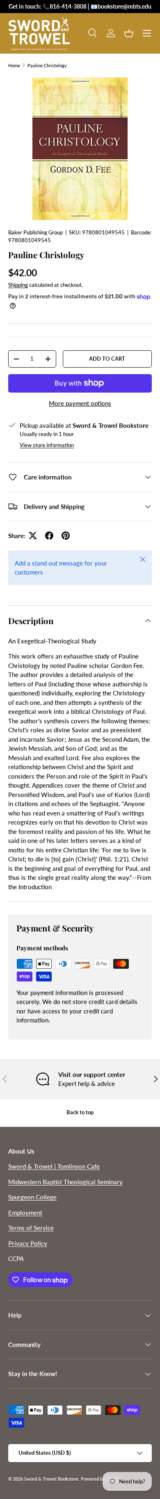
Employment (25, 1212)
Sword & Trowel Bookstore (51, 1478)
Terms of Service (31, 1227)
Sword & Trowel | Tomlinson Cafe (54, 1166)
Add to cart (107, 358)
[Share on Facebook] (49, 535)
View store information (47, 445)
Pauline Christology (47, 65)
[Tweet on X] (33, 535)
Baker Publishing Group (35, 232)
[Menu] (147, 33)
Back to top (80, 1112)
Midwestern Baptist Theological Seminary (65, 1182)
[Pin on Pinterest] (65, 535)
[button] (129, 33)
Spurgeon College (32, 1197)
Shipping (18, 285)
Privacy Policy (27, 1243)
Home (14, 65)
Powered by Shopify (101, 1478)
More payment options (80, 403)
